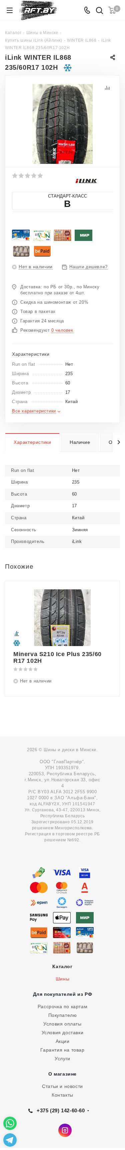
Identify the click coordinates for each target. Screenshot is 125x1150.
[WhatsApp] (10, 1123)
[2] (21, 175)
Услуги (62, 1058)
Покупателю (62, 1015)
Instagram (65, 1130)
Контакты (62, 1095)
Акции (63, 1041)
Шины (62, 978)
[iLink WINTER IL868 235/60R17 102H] (62, 124)
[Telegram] (10, 1140)
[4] (34, 175)
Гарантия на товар (62, 1050)
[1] (15, 175)
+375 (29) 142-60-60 (61, 1110)
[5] (40, 175)
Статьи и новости (62, 1086)
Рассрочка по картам (62, 1006)
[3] (28, 175)
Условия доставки (63, 1032)
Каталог (62, 966)
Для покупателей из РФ (62, 994)
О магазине (62, 1074)
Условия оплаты (62, 1024)
